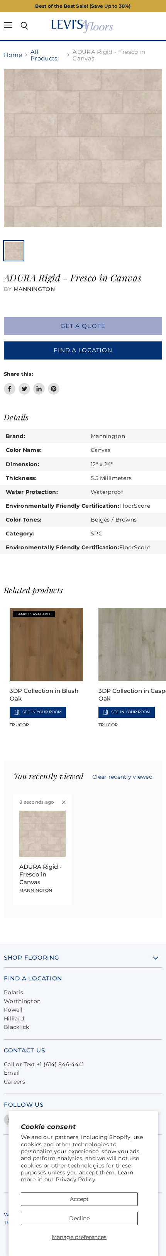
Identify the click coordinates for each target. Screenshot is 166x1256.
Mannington (34, 289)
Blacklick (16, 1027)
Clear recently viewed (122, 777)
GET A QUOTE (83, 326)
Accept (79, 1199)
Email (12, 1072)
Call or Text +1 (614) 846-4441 (44, 1064)
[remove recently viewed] (64, 802)
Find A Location (83, 350)
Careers (14, 1081)
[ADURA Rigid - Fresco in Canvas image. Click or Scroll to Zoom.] (83, 152)
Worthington (22, 1001)
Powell (13, 1009)
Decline (79, 1218)
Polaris (13, 992)
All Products (43, 55)
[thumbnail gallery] (14, 251)
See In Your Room (42, 711)
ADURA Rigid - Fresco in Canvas (40, 874)
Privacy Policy (75, 1179)
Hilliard (14, 1018)
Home (13, 55)
